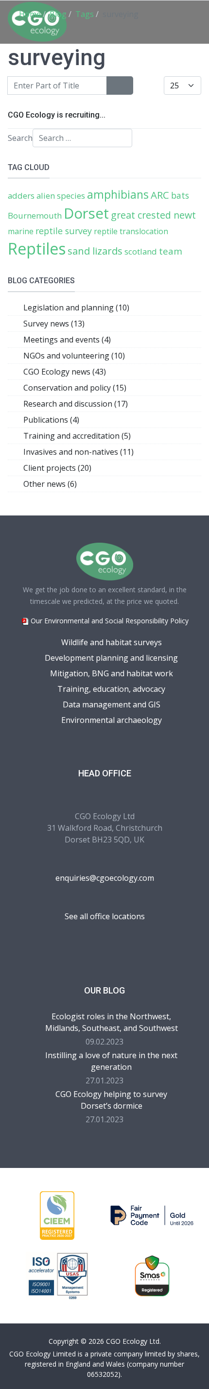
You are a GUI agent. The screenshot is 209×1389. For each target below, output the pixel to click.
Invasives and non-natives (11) (78, 451)
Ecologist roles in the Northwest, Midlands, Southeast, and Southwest (111, 1022)
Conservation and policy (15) (74, 387)
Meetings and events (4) (67, 339)
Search (20, 138)
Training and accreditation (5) (77, 435)
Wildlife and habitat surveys (111, 642)
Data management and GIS (111, 704)
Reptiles (37, 248)
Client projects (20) (57, 468)
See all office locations (105, 916)
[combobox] (82, 138)
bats (180, 195)
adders (21, 195)
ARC (160, 195)
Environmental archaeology (111, 720)
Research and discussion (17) (75, 403)
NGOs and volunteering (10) (74, 355)
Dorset (86, 213)
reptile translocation (131, 231)
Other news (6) (50, 484)
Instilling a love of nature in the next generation (111, 1061)
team (170, 251)
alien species (60, 195)
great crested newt (153, 215)
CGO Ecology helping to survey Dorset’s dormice (111, 1100)
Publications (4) (51, 419)
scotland (140, 251)
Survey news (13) (54, 323)
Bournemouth (35, 215)
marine (21, 231)
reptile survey (63, 231)
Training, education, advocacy (111, 689)
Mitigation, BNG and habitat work (111, 673)
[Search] (113, 85)
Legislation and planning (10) (76, 307)
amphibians (118, 194)
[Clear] (126, 85)
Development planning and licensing (111, 657)
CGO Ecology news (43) (64, 371)
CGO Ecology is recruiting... (56, 115)
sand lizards (95, 250)
